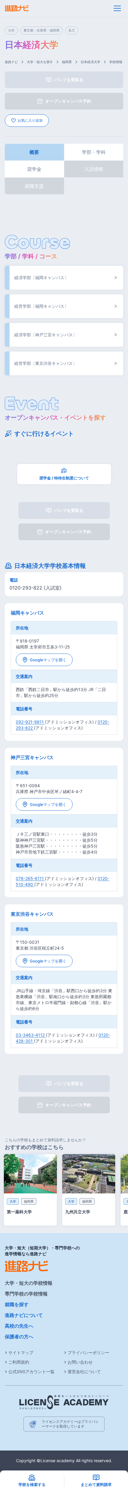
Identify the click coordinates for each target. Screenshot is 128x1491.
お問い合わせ (80, 1362)
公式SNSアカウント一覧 (31, 1371)
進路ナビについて (24, 1315)
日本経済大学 (90, 62)
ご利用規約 (18, 1362)
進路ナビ (11, 62)
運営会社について (84, 1371)
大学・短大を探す (40, 62)
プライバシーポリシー (88, 1352)
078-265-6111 (30, 878)
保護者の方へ (19, 1337)
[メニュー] (117, 8)
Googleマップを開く (48, 659)
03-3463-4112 (31, 1034)
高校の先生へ (19, 1326)
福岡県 (67, 62)
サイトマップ (20, 1352)
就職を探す (17, 1304)
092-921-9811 (30, 721)
